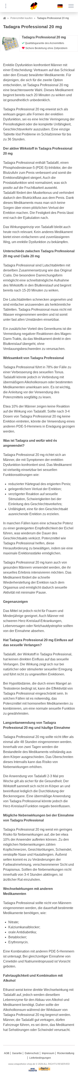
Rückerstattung (65, 1053)
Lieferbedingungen (40, 1057)
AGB (6, 1053)
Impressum (48, 1053)
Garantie (17, 1053)
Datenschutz (32, 1053)
